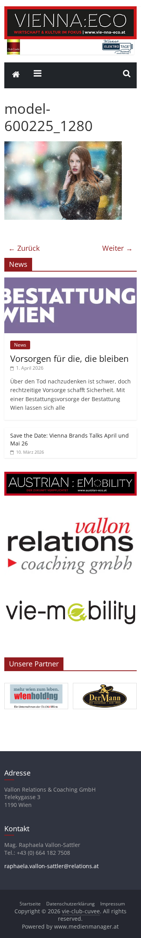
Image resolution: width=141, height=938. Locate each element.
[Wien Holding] (36, 683)
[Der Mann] (104, 683)
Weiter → (117, 248)
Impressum (112, 903)
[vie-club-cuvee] (70, 11)
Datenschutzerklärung (70, 903)
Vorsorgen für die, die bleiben (69, 358)
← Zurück (24, 248)
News (20, 344)
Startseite (30, 903)
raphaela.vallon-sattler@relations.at (51, 866)
